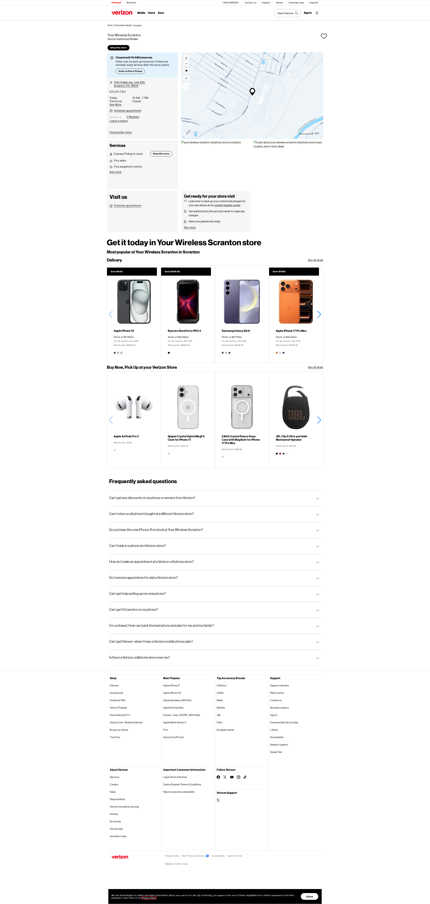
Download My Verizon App (284, 722)
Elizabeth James (225, 729)
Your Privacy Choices (193, 856)
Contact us (250, 2)
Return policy (277, 692)
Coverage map (296, 2)
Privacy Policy (172, 856)
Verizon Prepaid (118, 707)
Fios (165, 729)
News (113, 791)
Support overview (279, 685)
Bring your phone (119, 729)
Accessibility (277, 737)
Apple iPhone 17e (172, 692)
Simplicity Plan (117, 700)
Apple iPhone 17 (171, 685)
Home (151, 12)
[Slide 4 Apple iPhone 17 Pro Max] (296, 314)
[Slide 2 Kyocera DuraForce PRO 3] (188, 314)
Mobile (141, 12)
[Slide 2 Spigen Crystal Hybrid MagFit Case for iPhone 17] (188, 420)
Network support (279, 744)
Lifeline (274, 729)
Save (161, 12)
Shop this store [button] (118, 47)
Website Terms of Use (176, 864)
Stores (279, 2)
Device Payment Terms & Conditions (182, 784)
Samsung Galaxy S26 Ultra (177, 700)
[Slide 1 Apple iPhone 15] (134, 314)
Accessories (116, 692)
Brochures (115, 821)
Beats (220, 700)
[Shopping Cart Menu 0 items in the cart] (316, 12)
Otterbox (221, 685)
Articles (114, 814)
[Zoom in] (186, 57)
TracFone (115, 737)
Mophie (221, 707)
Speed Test (276, 752)
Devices (114, 685)
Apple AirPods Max (173, 707)
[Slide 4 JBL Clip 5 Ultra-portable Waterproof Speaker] (296, 420)
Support (266, 2)
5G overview (116, 828)
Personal (116, 2)
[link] (111, 25)
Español (314, 2)
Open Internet (234, 856)
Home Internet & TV (120, 715)
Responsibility (117, 799)
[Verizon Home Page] (122, 12)
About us (114, 777)
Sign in (273, 715)
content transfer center (227, 205)
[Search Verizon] (287, 13)
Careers (114, 784)
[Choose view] (186, 71)
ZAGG (220, 692)
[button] (138, 25)
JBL (219, 715)
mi (186, 78)
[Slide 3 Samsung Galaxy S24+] (242, 314)
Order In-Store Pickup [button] (130, 71)
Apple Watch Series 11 (174, 722)
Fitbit (219, 722)
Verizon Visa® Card (173, 737)
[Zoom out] (186, 63)
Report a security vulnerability (179, 791)
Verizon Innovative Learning (124, 806)
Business (131, 2)
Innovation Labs (118, 836)
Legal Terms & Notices (175, 777)
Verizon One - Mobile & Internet (126, 722)
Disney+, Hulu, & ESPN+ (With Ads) (181, 715)
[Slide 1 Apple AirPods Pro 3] (134, 420)
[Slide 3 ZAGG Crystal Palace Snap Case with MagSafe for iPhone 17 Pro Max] (242, 420)
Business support (279, 707)
